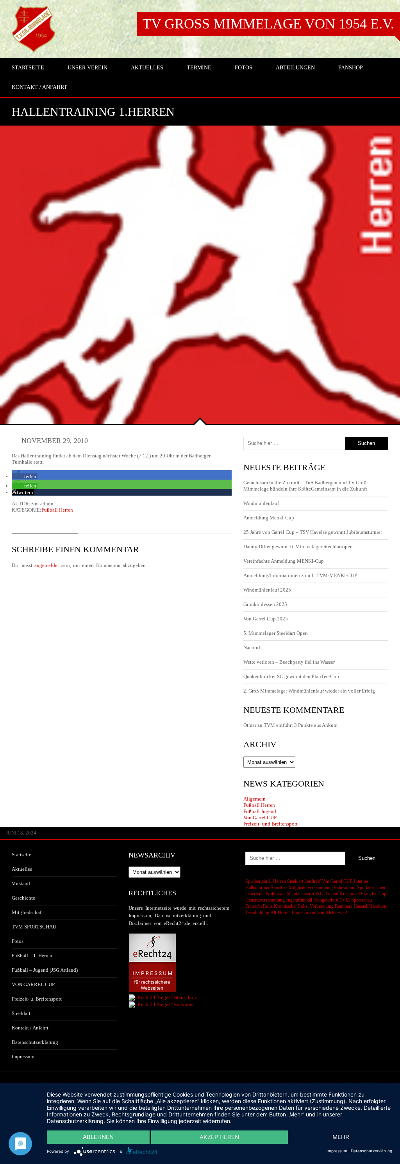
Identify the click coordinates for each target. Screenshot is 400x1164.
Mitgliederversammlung (311, 887)
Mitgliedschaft (27, 912)
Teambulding (257, 912)
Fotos (17, 941)
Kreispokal (349, 893)
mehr (340, 1137)
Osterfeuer (255, 893)
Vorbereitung (322, 906)
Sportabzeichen (371, 887)
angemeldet (46, 565)
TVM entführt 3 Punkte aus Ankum (301, 725)
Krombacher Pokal (291, 906)
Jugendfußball (299, 900)
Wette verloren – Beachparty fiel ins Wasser (289, 662)
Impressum (23, 1056)
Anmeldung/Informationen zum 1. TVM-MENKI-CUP (300, 575)
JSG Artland (326, 893)
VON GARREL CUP (33, 984)
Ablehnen (98, 1137)
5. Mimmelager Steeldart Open (275, 633)
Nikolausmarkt (300, 893)
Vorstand (21, 883)
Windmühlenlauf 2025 (267, 590)
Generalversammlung (265, 900)
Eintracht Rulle (259, 906)
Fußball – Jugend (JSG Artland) (45, 970)
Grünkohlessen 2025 (265, 604)
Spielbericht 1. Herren (265, 881)
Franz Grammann (308, 912)
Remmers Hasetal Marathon (360, 906)
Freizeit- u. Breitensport (37, 999)
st (336, 900)
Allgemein (254, 799)
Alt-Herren (280, 912)
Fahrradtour (345, 887)
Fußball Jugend (259, 811)
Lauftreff (312, 881)
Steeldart (21, 1013)
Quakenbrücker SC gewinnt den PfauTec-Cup (291, 676)
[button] (25, 476)
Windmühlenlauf (261, 503)
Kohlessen (276, 893)
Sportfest (279, 887)
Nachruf (251, 647)
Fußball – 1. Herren (32, 955)
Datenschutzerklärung (35, 1042)
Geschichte (23, 898)
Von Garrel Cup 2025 (265, 619)
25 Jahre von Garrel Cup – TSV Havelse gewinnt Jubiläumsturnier (312, 532)
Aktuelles (22, 869)
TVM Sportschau (355, 900)
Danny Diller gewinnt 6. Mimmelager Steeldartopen (298, 546)
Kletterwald (336, 912)
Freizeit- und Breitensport (270, 824)
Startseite (21, 854)
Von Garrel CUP (260, 817)
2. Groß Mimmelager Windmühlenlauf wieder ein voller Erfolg (309, 691)
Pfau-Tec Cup (373, 893)
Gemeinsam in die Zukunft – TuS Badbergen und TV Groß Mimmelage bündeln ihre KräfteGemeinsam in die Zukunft (305, 486)
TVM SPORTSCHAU (34, 927)
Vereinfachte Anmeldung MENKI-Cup (283, 561)
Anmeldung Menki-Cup (268, 518)
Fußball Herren (57, 510)
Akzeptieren (219, 1137)
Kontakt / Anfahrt (30, 1028)
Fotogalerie (323, 900)
